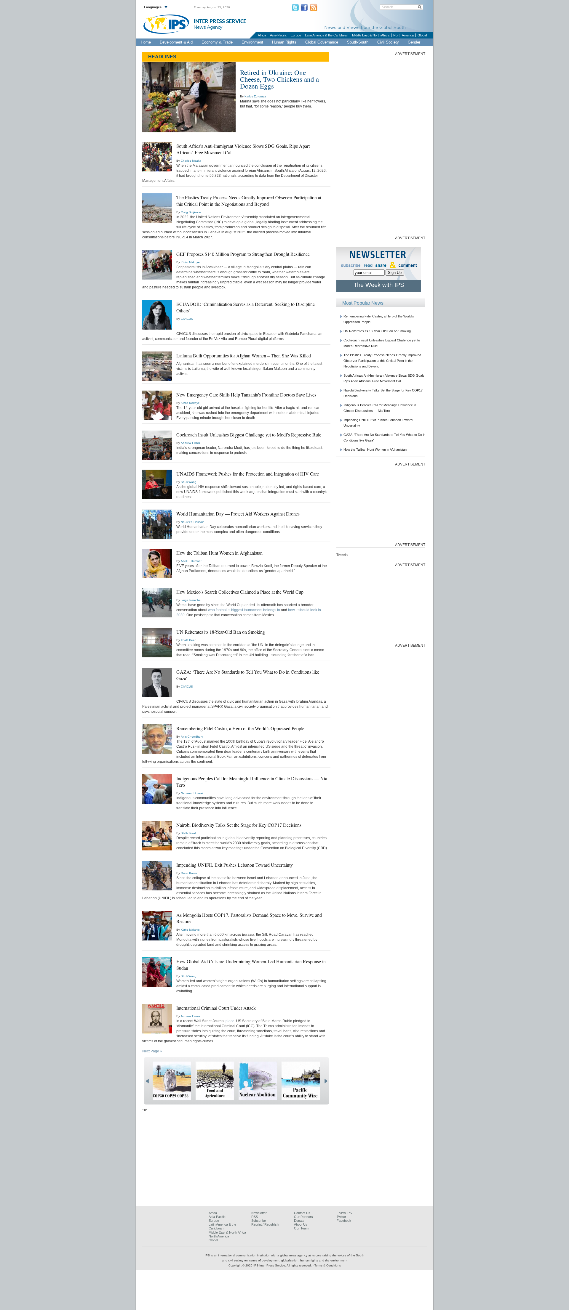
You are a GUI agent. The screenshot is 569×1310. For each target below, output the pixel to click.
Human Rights (284, 42)
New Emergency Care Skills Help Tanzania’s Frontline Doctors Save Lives (246, 394)
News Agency (208, 27)
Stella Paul (188, 833)
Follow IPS (344, 1213)
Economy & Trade (217, 42)
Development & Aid (176, 42)
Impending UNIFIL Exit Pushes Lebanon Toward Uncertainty (234, 865)
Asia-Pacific (278, 35)
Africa (262, 35)
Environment (252, 42)
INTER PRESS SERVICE (220, 21)
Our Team (301, 1228)
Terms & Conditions (327, 1265)
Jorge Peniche (191, 600)
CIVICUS (187, 318)
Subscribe (258, 1220)
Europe (296, 35)
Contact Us (302, 1213)
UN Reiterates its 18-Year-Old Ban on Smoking (220, 632)
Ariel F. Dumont (191, 561)
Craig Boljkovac (191, 212)
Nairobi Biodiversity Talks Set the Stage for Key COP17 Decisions (238, 825)
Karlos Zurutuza (255, 96)
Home (146, 42)
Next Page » (152, 1051)
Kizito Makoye (190, 262)
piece (230, 1021)
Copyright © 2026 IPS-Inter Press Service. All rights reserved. (270, 1265)
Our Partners (303, 1217)
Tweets (342, 555)
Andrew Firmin (190, 442)
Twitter (341, 1217)
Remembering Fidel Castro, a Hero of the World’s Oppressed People (240, 728)
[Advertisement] (380, 145)
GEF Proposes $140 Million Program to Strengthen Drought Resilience (243, 254)
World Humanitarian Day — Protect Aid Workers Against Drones (238, 513)
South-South (357, 42)
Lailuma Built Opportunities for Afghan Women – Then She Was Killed (243, 355)
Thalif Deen (188, 640)
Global (422, 35)
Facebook (344, 1220)
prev (147, 1081)
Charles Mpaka (191, 160)
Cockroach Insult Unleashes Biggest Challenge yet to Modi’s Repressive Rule (248, 434)
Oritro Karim (189, 873)
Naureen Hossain (192, 522)
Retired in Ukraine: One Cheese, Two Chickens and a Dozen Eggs (279, 79)
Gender (414, 42)
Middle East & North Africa (370, 35)
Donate (299, 1220)
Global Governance (321, 42)
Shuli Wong (188, 482)
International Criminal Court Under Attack (216, 1008)
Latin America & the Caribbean (326, 35)
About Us (300, 1224)
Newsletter (259, 1213)
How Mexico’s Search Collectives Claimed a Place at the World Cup (239, 592)
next (325, 1081)
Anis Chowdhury (192, 736)
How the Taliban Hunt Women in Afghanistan (219, 553)
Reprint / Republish (265, 1224)
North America (403, 35)
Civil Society (388, 42)
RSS (254, 1217)
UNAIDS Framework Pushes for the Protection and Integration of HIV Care (247, 474)
